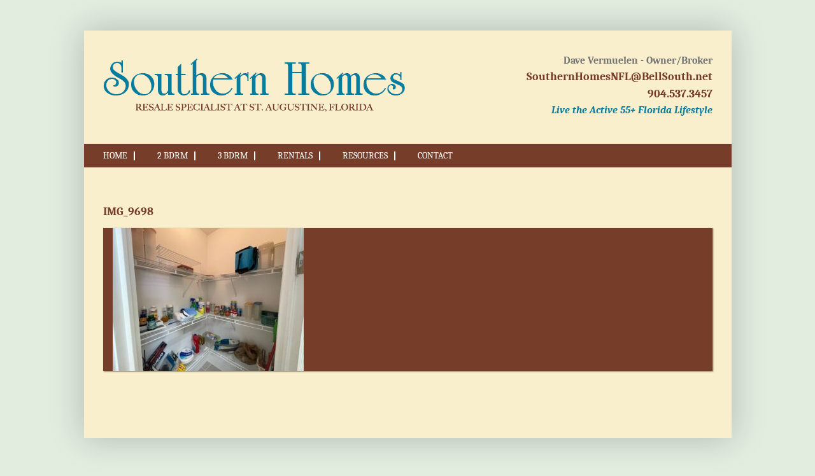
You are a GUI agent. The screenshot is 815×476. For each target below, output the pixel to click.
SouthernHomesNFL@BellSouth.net (619, 76)
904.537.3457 (680, 94)
